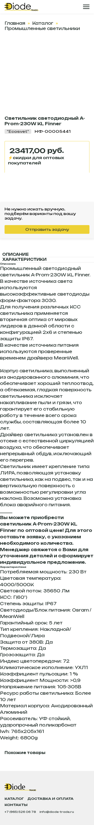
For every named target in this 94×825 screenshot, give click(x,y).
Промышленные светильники (42, 28)
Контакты (16, 805)
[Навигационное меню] (86, 7)
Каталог (42, 23)
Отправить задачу (47, 229)
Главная (15, 23)
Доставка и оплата (50, 798)
